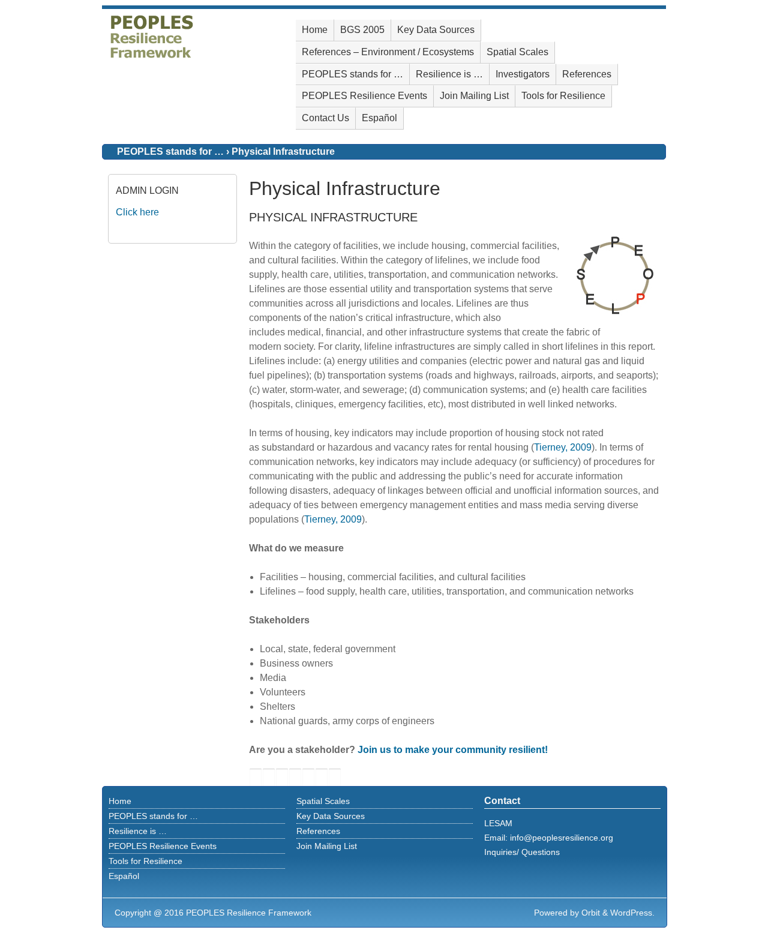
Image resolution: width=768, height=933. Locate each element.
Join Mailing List (474, 96)
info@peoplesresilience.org (561, 837)
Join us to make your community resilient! (453, 750)
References (586, 74)
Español (379, 118)
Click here (137, 212)
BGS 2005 (362, 30)
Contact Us (325, 118)
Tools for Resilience (563, 96)
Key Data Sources (436, 30)
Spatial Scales (517, 52)
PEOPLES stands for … (352, 74)
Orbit (590, 912)
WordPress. (632, 912)
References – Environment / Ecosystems (388, 52)
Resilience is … (449, 74)
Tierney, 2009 (563, 447)
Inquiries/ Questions (522, 852)
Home (315, 30)
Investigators (523, 74)
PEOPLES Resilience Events (364, 96)
